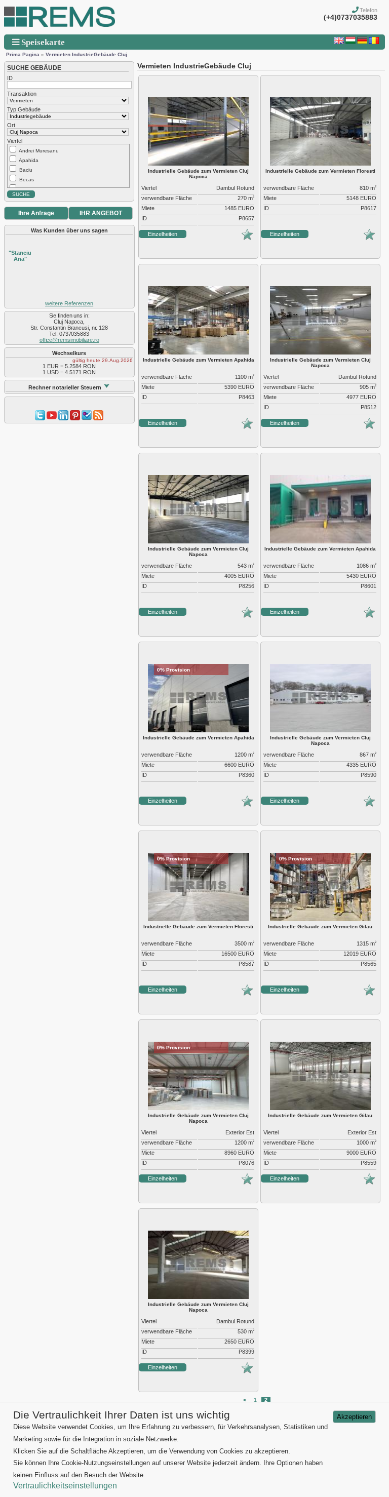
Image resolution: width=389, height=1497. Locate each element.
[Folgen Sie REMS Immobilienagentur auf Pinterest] (75, 418)
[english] (339, 42)
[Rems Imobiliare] (59, 25)
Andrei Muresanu (39, 150)
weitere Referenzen (69, 303)
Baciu (25, 170)
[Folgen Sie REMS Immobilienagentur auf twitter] (40, 418)
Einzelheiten (162, 234)
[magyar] (350, 42)
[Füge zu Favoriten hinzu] (247, 238)
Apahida (28, 160)
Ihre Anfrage (36, 213)
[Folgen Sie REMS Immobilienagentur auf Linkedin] (63, 418)
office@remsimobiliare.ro (69, 340)
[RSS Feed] (98, 418)
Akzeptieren (354, 1417)
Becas (26, 179)
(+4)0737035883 (350, 17)
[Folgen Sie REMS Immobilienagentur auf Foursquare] (87, 418)
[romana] (374, 42)
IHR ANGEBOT (101, 213)
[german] (362, 42)
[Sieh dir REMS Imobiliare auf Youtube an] (52, 418)
